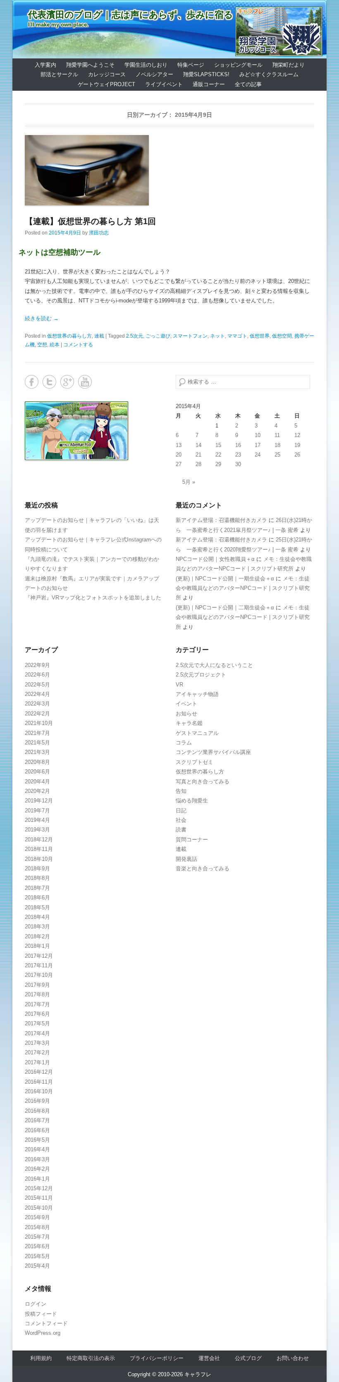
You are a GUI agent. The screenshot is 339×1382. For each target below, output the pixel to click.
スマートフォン (190, 336)
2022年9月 (37, 665)
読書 (181, 829)
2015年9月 (37, 1217)
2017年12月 (39, 956)
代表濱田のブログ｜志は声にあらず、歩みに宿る (130, 15)
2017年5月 (37, 1023)
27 (178, 464)
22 (218, 455)
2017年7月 (37, 1004)
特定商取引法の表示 (91, 1358)
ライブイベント (164, 84)
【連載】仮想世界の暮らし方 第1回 (90, 221)
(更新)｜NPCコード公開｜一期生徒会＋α (225, 578)
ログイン (35, 1304)
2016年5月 (37, 1140)
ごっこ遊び (158, 336)
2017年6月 (37, 1014)
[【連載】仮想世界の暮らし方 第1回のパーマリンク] (169, 170)
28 (198, 464)
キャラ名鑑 (189, 723)
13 (178, 445)
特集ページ (190, 65)
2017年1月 (37, 1062)
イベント (186, 704)
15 (218, 445)
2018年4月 (37, 917)
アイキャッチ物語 (197, 694)
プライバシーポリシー (157, 1358)
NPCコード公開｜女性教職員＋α (215, 559)
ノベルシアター (154, 74)
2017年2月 (37, 1052)
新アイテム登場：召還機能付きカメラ (221, 520)
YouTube (85, 382)
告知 (181, 791)
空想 (42, 345)
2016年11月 (39, 1082)
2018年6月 (37, 897)
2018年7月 (37, 888)
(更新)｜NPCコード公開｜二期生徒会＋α (225, 607)
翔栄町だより (288, 65)
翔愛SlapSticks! (206, 74)
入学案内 (45, 65)
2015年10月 (39, 1208)
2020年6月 (37, 771)
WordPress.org (42, 1333)
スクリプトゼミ (194, 762)
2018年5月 (37, 907)
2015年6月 (37, 1246)
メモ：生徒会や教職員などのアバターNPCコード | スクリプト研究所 (243, 588)
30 (238, 464)
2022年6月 (37, 675)
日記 (181, 810)
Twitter (49, 382)
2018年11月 (39, 849)
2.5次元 (134, 336)
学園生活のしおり (145, 65)
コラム (184, 742)
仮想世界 (260, 336)
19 (297, 445)
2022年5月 (37, 684)
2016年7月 (37, 1120)
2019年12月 (39, 800)
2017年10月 (39, 975)
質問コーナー (192, 839)
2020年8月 (37, 762)
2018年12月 (39, 839)
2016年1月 (37, 1179)
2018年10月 (39, 859)
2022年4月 (37, 694)
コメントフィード (46, 1323)
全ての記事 (248, 84)
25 (277, 455)
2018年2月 (37, 936)
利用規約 (41, 1358)
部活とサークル (59, 74)
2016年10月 (39, 1091)
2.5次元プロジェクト (201, 675)
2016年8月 (37, 1111)
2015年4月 (37, 1266)
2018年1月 (37, 946)
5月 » (188, 482)
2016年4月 (37, 1149)
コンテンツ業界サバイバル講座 (213, 752)
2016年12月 (39, 1072)
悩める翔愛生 (192, 800)
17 (257, 445)
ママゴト (237, 336)
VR (179, 684)
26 (297, 455)
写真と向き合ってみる (202, 781)
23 (238, 455)
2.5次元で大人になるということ (214, 665)
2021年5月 (37, 742)
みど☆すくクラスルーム (268, 74)
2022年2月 (37, 713)
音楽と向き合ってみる (202, 868)
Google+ (67, 382)
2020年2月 (37, 791)
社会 (181, 820)
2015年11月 (39, 1198)
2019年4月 (37, 820)
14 (198, 445)
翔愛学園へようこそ (90, 65)
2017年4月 (37, 1033)
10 (257, 435)
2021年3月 (37, 752)
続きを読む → (42, 318)
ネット (217, 336)
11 (277, 435)
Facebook (31, 382)
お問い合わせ (293, 1358)
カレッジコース (107, 74)
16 (238, 445)
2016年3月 (37, 1159)
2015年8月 (37, 1227)
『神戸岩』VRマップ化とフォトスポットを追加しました (93, 597)
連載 (99, 336)
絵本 (55, 345)
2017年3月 (37, 1043)
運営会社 (209, 1358)
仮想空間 (282, 336)
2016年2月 (37, 1169)
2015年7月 (37, 1237)
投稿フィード (41, 1314)
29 (218, 464)
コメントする (78, 345)
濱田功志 (99, 233)
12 (297, 435)
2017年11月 (39, 965)
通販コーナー (209, 84)
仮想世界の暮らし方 (69, 336)
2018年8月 (37, 878)
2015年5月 (37, 1256)
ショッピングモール (238, 65)
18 (277, 445)
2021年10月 (39, 723)
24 (257, 455)
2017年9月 (37, 985)
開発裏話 (186, 859)
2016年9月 (37, 1101)
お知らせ (186, 713)
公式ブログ (248, 1358)
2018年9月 (37, 868)
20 (178, 455)
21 (198, 455)
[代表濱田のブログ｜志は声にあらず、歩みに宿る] (169, 29)
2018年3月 (37, 926)
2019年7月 (37, 810)
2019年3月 (37, 829)
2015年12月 (39, 1188)
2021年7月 (37, 733)
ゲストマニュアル (197, 733)
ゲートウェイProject (106, 84)
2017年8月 (37, 994)
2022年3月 (37, 704)
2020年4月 (37, 781)
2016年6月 (37, 1130)
